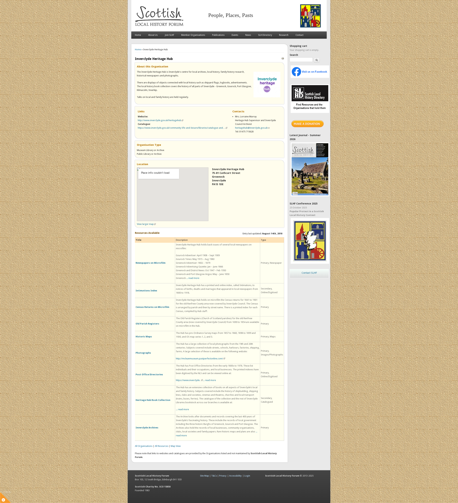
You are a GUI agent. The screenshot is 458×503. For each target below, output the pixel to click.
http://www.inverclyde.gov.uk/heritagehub (160, 120)
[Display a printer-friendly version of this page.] (282, 58)
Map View (176, 446)
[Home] (160, 27)
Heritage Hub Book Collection (153, 400)
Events (235, 35)
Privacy (222, 475)
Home (138, 35)
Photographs (143, 352)
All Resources (161, 446)
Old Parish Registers (147, 323)
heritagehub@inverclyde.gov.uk (252, 127)
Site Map (204, 475)
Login (247, 475)
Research (283, 35)
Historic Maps (144, 336)
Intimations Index (146, 290)
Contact (299, 35)
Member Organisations (193, 35)
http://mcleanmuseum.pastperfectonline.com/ (200, 358)
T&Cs (214, 475)
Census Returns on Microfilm (152, 307)
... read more (192, 278)
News (248, 35)
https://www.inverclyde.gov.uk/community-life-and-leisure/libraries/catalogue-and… (182, 127)
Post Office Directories (149, 374)
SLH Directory (265, 35)
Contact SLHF (309, 272)
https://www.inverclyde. (189, 380)
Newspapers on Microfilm (150, 263)
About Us (153, 35)
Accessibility (235, 475)
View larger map (146, 224)
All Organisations (143, 446)
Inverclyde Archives (147, 427)
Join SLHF (169, 35)
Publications (218, 35)
